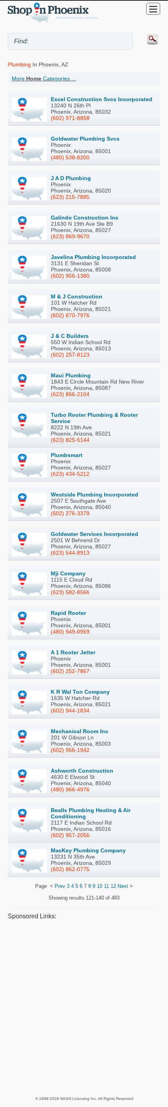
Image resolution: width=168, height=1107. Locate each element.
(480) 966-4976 (70, 789)
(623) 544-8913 (70, 553)
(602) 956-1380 (70, 276)
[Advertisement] (84, 1008)
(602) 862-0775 (70, 869)
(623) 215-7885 (70, 197)
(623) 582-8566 (70, 592)
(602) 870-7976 (70, 315)
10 (99, 886)
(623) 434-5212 (70, 474)
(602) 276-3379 (70, 513)
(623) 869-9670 (70, 236)
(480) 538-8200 (70, 157)
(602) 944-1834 (70, 710)
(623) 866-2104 (70, 394)
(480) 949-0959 (70, 631)
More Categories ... (44, 78)
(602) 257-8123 (70, 355)
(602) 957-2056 (70, 835)
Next (123, 886)
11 (106, 886)
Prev (60, 886)
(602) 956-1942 (70, 750)
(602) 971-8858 (70, 118)
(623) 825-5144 (70, 440)
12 (113, 886)
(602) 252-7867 (70, 671)
